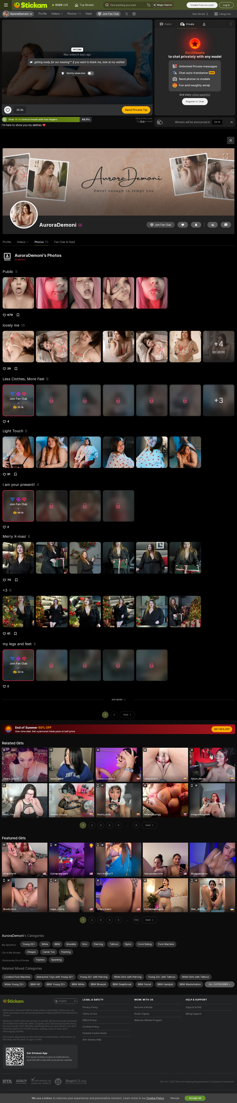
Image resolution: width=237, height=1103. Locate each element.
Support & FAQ (193, 1007)
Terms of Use (90, 1014)
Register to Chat (195, 101)
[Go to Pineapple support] (58, 1081)
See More (117, 699)
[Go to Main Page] (30, 5)
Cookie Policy (155, 1098)
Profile (42, 13)
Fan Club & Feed (64, 242)
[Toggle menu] (6, 5)
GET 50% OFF (222, 729)
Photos (74, 13)
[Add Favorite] (7, 110)
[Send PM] (226, 225)
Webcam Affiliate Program (148, 1020)
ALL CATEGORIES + (220, 984)
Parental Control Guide (95, 1033)
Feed (89, 13)
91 (8, 474)
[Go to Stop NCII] (76, 1082)
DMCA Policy (90, 1020)
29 (9, 368)
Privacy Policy (90, 1007)
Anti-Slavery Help (92, 1039)
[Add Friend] (212, 225)
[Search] (148, 5)
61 (8, 633)
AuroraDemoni (13, 936)
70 (9, 580)
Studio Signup (141, 1014)
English (63, 1001)
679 (10, 315)
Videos (57, 13)
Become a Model (143, 1007)
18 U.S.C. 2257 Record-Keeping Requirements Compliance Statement (197, 1081)
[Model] (230, 140)
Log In (226, 5)
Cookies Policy (91, 1026)
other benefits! (201, 94)
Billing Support (193, 1014)
